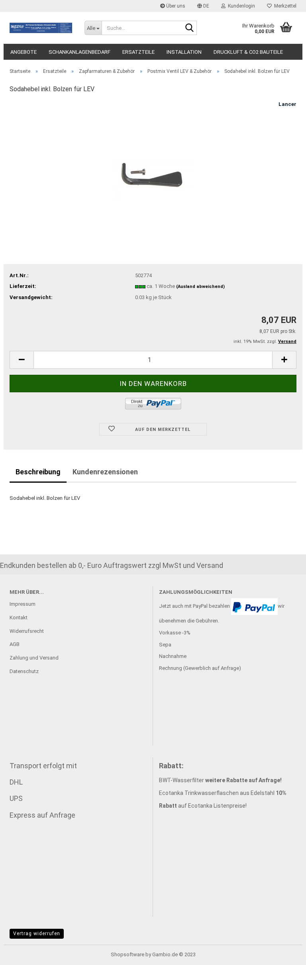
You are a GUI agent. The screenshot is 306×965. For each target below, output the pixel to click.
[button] (203, 6)
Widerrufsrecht (27, 631)
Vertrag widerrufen (36, 933)
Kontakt (18, 617)
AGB (15, 644)
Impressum (22, 604)
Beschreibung (38, 472)
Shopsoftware (127, 954)
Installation (184, 52)
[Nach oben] (284, 953)
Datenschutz (24, 671)
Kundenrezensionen (105, 472)
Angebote (23, 52)
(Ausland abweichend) (200, 286)
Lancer (287, 104)
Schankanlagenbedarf (79, 52)
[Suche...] (189, 28)
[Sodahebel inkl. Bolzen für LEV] (153, 160)
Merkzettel (284, 6)
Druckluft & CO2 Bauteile (248, 52)
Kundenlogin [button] (240, 6)
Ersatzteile (138, 52)
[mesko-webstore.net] (41, 28)
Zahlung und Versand (34, 658)
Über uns (175, 6)
